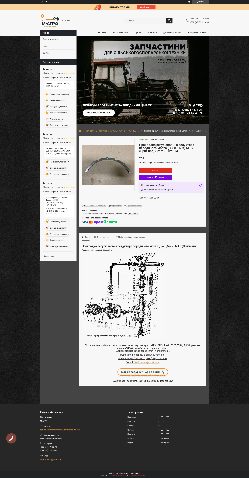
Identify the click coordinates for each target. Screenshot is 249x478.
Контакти (152, 32)
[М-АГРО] (50, 20)
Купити (155, 171)
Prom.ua (137, 473)
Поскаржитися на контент (117, 475)
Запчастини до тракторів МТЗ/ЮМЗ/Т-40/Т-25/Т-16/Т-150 (111, 131)
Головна (102, 32)
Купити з (151, 177)
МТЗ (140, 131)
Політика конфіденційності (138, 475)
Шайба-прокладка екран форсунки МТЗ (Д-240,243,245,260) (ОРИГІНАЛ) (56, 201)
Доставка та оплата (172, 32)
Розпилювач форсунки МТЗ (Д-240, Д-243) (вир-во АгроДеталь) (57, 210)
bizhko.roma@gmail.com (147, 362)
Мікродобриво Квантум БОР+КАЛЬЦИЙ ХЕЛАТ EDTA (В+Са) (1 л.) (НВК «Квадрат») (58, 150)
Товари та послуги (120, 32)
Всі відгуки (48, 256)
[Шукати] (169, 20)
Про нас (138, 32)
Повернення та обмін (197, 32)
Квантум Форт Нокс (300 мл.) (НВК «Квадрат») (58, 84)
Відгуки (46, 53)
